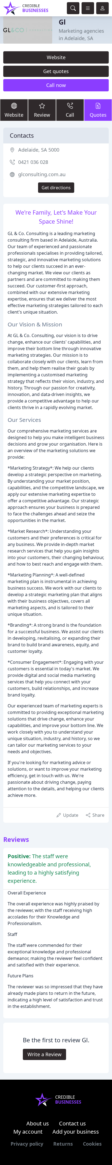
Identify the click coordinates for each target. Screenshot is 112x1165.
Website (56, 57)
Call (70, 115)
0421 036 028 (33, 162)
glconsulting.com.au (42, 174)
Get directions (56, 188)
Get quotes (56, 71)
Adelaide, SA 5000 (38, 149)
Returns (63, 1143)
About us (37, 1123)
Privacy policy (27, 1143)
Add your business (75, 1131)
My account (27, 1131)
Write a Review (44, 1054)
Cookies (92, 1143)
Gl (62, 21)
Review (42, 115)
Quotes (98, 115)
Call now (56, 85)
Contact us (72, 1123)
